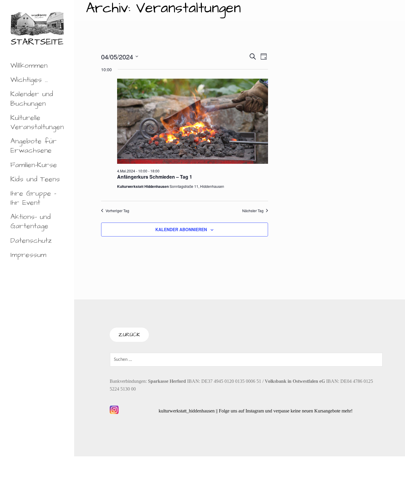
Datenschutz (31, 241)
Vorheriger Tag (117, 210)
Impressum (28, 255)
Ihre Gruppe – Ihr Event (33, 198)
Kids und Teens (35, 179)
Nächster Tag (253, 210)
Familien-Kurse (33, 165)
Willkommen (28, 66)
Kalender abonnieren (181, 229)
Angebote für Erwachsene (33, 145)
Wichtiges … (29, 80)
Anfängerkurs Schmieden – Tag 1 (154, 176)
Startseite (37, 42)
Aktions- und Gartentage (30, 221)
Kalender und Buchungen (31, 98)
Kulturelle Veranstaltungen (37, 122)
